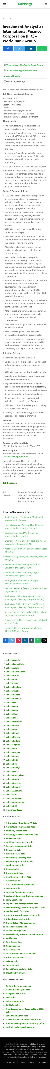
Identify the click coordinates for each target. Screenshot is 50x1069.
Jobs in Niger (12, 717)
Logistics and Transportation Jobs (22, 903)
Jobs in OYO (11, 702)
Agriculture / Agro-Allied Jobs (20, 826)
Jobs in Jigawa (13, 744)
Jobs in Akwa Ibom (15, 802)
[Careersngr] (25, 4)
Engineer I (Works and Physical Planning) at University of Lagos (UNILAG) (25, 542)
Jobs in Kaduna (13, 740)
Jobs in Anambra (14, 790)
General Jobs (12, 869)
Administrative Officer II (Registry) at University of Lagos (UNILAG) (22, 566)
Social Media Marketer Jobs (19, 969)
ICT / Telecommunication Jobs (20, 884)
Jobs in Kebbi (12, 733)
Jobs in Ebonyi (13, 767)
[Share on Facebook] (8, 48)
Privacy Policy (12, 1062)
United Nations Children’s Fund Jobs (23, 1019)
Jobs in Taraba (12, 690)
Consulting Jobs (13, 850)
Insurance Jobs (13, 888)
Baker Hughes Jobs (15, 1001)
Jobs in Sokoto (13, 694)
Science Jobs (12, 961)
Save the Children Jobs (17, 1015)
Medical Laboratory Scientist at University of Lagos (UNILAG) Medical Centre (26, 613)
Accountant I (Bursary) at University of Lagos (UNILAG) (26, 558)
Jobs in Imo (11, 748)
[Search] (46, 4)
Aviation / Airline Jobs (16, 830)
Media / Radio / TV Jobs (17, 911)
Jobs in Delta (12, 771)
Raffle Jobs (11, 938)
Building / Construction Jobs (19, 842)
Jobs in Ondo (12, 706)
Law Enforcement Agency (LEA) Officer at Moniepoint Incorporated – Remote (24, 526)
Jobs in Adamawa (14, 798)
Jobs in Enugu (12, 756)
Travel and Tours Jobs (16, 972)
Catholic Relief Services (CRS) (20, 1027)
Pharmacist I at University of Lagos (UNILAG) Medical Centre (26, 621)
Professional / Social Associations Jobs (24, 934)
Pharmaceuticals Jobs (16, 926)
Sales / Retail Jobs (15, 957)
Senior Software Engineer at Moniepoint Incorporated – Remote (24, 518)
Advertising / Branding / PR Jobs (21, 823)
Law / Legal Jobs (14, 899)
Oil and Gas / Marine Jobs (18, 919)
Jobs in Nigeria (13, 660)
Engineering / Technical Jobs (19, 861)
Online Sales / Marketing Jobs (20, 923)
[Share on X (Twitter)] (19, 48)
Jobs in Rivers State (15, 671)
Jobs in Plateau (13, 698)
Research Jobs (13, 949)
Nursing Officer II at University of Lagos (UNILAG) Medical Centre (23, 629)
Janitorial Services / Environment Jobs (24, 896)
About (23, 1062)
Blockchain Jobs (13, 838)
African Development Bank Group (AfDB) (25, 1023)
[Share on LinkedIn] (30, 48)
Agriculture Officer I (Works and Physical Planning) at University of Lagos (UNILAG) (24, 598)
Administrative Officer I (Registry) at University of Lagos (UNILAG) (22, 574)
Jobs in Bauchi (13, 787)
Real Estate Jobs (14, 942)
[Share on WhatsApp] (42, 48)
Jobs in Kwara (12, 725)
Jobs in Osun (12, 714)
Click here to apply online (16, 456)
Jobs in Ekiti (12, 760)
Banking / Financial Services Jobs (22, 834)
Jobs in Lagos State (15, 664)
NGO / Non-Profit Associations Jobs (23, 915)
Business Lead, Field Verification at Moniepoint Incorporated (21, 534)
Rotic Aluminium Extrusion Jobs (21, 953)
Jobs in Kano (12, 679)
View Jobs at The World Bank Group (24, 65)
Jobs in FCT (11, 806)
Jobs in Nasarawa (14, 721)
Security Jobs (12, 965)
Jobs (11, 19)
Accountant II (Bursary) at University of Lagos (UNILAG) (26, 550)
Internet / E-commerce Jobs (19, 892)
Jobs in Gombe (13, 752)
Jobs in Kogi (11, 729)
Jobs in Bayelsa (13, 783)
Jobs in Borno (12, 675)
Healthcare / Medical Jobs (18, 876)
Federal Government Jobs (18, 986)
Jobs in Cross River (15, 775)
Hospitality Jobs (13, 880)
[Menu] (4, 4)
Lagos (8, 75)
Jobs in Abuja (12, 667)
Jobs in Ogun (12, 710)
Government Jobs (14, 873)
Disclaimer (42, 1062)
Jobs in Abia (11, 794)
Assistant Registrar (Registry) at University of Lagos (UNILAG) (26, 590)
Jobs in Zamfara (13, 687)
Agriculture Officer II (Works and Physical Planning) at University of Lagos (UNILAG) (24, 605)
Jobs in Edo (11, 763)
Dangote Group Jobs (16, 993)
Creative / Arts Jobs (15, 853)
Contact (32, 1062)
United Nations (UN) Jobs (18, 989)
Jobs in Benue (12, 779)
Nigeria (16, 75)
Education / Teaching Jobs (18, 857)
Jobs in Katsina (13, 737)
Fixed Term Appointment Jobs (22, 70)
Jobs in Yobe (12, 683)
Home (5, 19)
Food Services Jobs (15, 865)
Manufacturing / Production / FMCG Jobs (25, 907)
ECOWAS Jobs (12, 1005)
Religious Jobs (13, 946)
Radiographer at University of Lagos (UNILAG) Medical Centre (22, 582)
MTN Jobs (10, 997)
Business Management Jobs (19, 846)
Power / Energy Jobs (16, 930)
